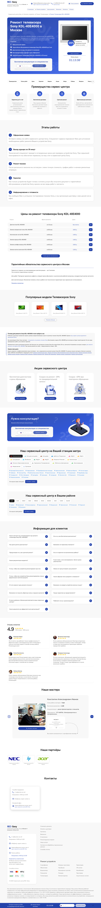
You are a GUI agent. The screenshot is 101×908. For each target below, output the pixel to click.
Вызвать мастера (32, 728)
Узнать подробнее (20, 398)
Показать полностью (17, 283)
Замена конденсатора (77, 354)
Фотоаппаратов (63, 875)
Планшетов (43, 873)
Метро (65, 81)
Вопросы (81, 81)
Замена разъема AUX (38, 354)
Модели (50, 81)
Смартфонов (44, 865)
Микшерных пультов (64, 870)
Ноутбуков (61, 867)
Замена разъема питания (85, 352)
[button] (91, 716)
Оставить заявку (30, 481)
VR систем (79, 867)
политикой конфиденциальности (42, 68)
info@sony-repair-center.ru (22, 799)
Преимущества (13, 81)
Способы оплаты (45, 849)
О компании (31, 9)
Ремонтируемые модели (47, 839)
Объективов (43, 867)
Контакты (65, 9)
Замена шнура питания (14, 354)
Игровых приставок (64, 865)
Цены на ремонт (75, 53)
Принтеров (79, 873)
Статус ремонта (75, 3)
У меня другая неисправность (50, 256)
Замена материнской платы (40, 352)
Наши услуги (44, 842)
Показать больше (50, 320)
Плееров (60, 873)
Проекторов (79, 865)
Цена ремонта (50, 9)
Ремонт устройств (41, 9)
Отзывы (71, 9)
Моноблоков (79, 870)
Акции (57, 81)
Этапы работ (24, 81)
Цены (33, 81)
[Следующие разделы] (93, 81)
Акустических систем (82, 875)
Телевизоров (44, 875)
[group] (14, 760)
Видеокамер (44, 870)
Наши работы (91, 81)
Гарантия (41, 81)
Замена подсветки (52, 352)
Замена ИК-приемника (50, 354)
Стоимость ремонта (46, 826)
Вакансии (58, 9)
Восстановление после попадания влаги (68, 352)
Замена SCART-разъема (26, 354)
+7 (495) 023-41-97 (59, 3)
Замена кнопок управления (64, 354)
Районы (73, 81)
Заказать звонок (87, 3)
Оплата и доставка (45, 829)
